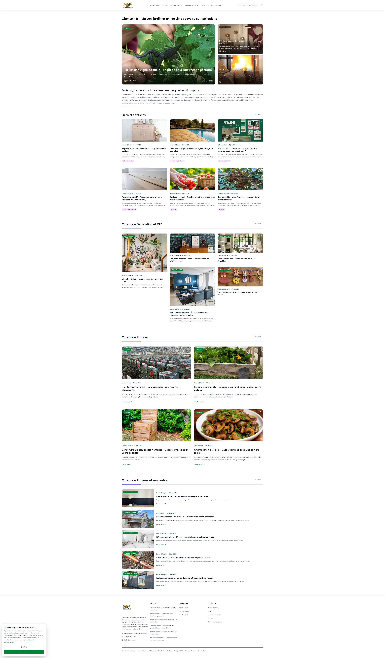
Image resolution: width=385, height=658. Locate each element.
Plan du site (201, 650)
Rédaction (183, 603)
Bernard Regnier (223, 193)
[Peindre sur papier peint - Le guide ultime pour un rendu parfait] (240, 39)
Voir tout (258, 114)
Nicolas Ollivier (126, 145)
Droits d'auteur (142, 650)
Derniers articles (155, 5)
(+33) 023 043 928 (130, 637)
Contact (169, 650)
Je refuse (24, 647)
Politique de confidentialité (157, 650)
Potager (165, 5)
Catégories (212, 603)
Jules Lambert (222, 145)
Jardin (203, 5)
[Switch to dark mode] (261, 5)
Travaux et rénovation (191, 5)
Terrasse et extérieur (214, 5)
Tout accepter (24, 652)
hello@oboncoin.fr (130, 640)
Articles (153, 603)
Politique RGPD (178, 650)
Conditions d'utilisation (128, 650)
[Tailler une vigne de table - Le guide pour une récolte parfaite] (168, 54)
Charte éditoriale (190, 650)
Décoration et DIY (176, 5)
